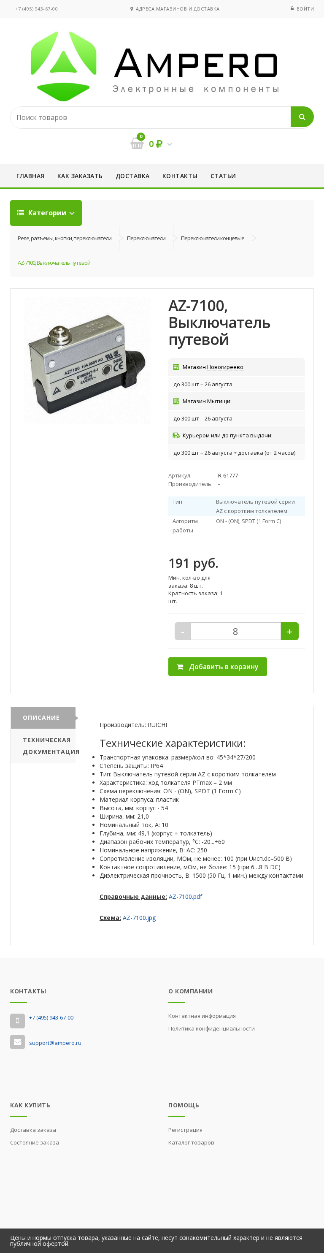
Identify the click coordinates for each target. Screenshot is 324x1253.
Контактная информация (202, 1016)
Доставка (133, 176)
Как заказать (80, 176)
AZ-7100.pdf (185, 896)
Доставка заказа (33, 1130)
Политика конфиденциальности (211, 1028)
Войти (305, 8)
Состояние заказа (34, 1142)
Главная (30, 176)
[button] (87, 360)
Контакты (180, 176)
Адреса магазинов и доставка (176, 8)
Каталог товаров (191, 1142)
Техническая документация (49, 746)
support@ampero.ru (55, 1043)
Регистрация (185, 1130)
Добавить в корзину (223, 666)
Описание (41, 717)
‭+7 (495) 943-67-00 (36, 8)
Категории (47, 212)
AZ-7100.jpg (139, 918)
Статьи (223, 176)
